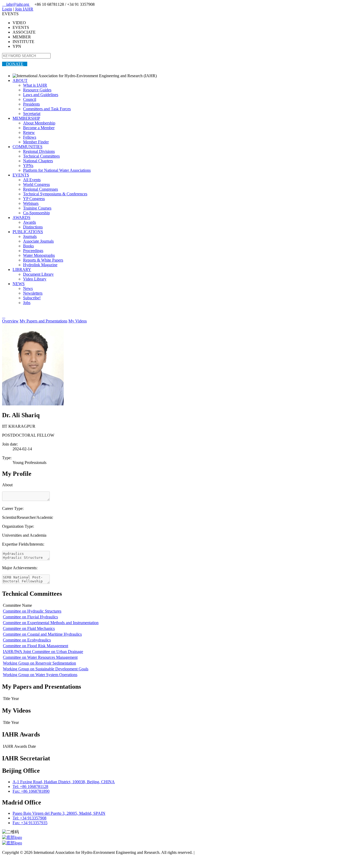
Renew (29, 132)
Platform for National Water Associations (57, 170)
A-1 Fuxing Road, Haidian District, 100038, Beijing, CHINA (64, 782)
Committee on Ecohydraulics (27, 640)
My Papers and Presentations (43, 321)
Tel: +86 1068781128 (30, 786)
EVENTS (21, 175)
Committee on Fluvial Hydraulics (30, 617)
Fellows (29, 137)
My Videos (77, 321)
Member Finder (36, 142)
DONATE (14, 64)
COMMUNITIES (27, 146)
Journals (30, 236)
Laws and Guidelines (40, 94)
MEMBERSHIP (26, 118)
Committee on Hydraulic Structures (32, 611)
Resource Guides (37, 90)
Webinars (31, 203)
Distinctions (33, 227)
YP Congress (34, 198)
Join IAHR (24, 9)
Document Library (38, 274)
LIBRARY (22, 269)
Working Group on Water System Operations (40, 674)
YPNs (28, 165)
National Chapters (38, 161)
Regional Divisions (39, 151)
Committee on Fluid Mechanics (29, 628)
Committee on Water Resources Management (40, 657)
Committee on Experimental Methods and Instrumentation (51, 622)
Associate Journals (38, 241)
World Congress (36, 184)
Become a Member (39, 128)
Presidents (31, 104)
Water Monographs (39, 255)
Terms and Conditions (214, 852)
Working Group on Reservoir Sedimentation (39, 663)
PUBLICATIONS (28, 231)
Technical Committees (41, 156)
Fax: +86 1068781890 (31, 791)
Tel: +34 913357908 (29, 818)
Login (7, 9)
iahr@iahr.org (16, 4)
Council (29, 99)
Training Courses (37, 208)
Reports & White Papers (43, 260)
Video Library (34, 279)
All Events (32, 179)
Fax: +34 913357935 (30, 823)
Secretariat (31, 113)
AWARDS (21, 217)
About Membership (39, 123)
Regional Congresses (40, 189)
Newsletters (32, 293)
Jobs (26, 302)
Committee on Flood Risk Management (35, 646)
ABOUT (20, 80)
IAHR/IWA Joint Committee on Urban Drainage (43, 651)
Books (28, 246)
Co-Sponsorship (36, 213)
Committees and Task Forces (47, 109)
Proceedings (33, 250)
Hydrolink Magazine (40, 265)
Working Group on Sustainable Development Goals (45, 669)
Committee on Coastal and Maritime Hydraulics (42, 634)
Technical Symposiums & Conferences (55, 194)
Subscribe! (32, 298)
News (28, 288)
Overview (10, 321)
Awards (29, 222)
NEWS (19, 283)
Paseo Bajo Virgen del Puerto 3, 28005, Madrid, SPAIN (59, 813)
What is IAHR (35, 85)
